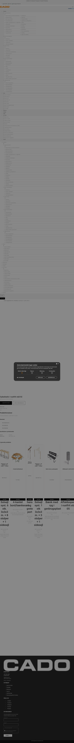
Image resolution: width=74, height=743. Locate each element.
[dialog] (37, 371)
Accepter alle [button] (51, 377)
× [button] (58, 363)
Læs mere (50, 368)
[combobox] (56, 363)
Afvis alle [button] (40, 377)
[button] (20, 377)
